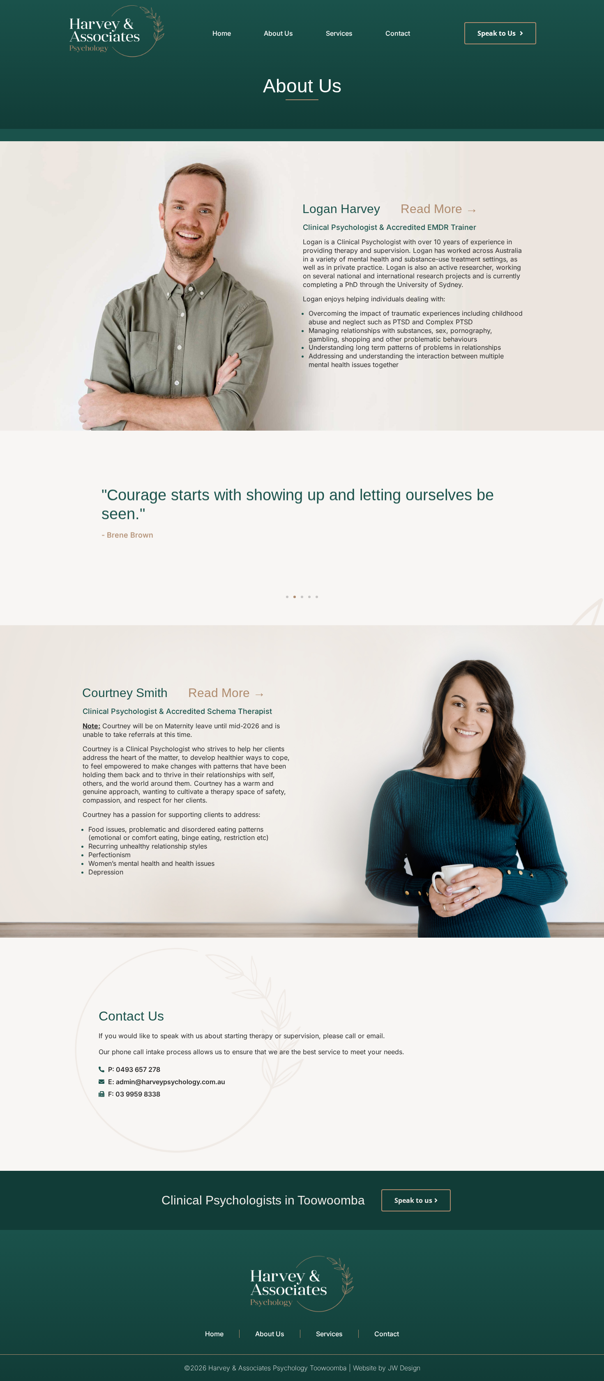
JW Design (404, 1368)
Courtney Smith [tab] (125, 693)
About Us (278, 33)
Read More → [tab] (439, 209)
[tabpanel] (413, 296)
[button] (287, 597)
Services (339, 33)
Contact (397, 33)
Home (221, 33)
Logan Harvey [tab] (341, 209)
